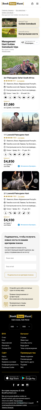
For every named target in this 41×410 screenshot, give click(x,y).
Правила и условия (9, 362)
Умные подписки (26, 356)
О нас (4, 337)
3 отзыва (21, 138)
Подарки (23, 365)
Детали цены (6, 51)
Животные (24, 340)
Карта (4, 356)
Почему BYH (6, 348)
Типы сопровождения (28, 348)
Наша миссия (7, 343)
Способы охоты (26, 343)
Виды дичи (24, 345)
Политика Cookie (8, 367)
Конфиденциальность (10, 365)
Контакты (5, 345)
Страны (23, 337)
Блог (3, 340)
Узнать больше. (8, 407)
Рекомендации (26, 359)
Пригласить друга (27, 362)
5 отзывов (20, 81)
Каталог (5, 359)
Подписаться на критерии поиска (20, 275)
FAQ (21, 367)
